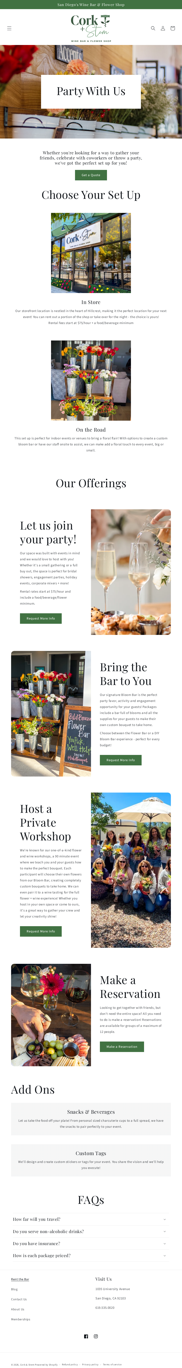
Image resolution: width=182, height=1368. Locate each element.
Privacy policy (90, 1364)
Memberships (20, 1319)
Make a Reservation (122, 1046)
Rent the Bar (20, 1279)
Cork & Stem (27, 1364)
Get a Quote (91, 175)
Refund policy (70, 1364)
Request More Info (41, 618)
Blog (14, 1289)
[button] (9, 28)
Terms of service (112, 1364)
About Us (17, 1309)
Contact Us (19, 1299)
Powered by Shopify (46, 1364)
